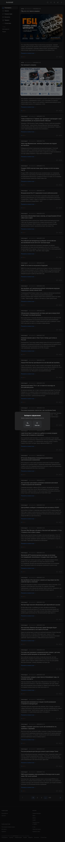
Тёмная (28, 425)
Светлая (37, 425)
